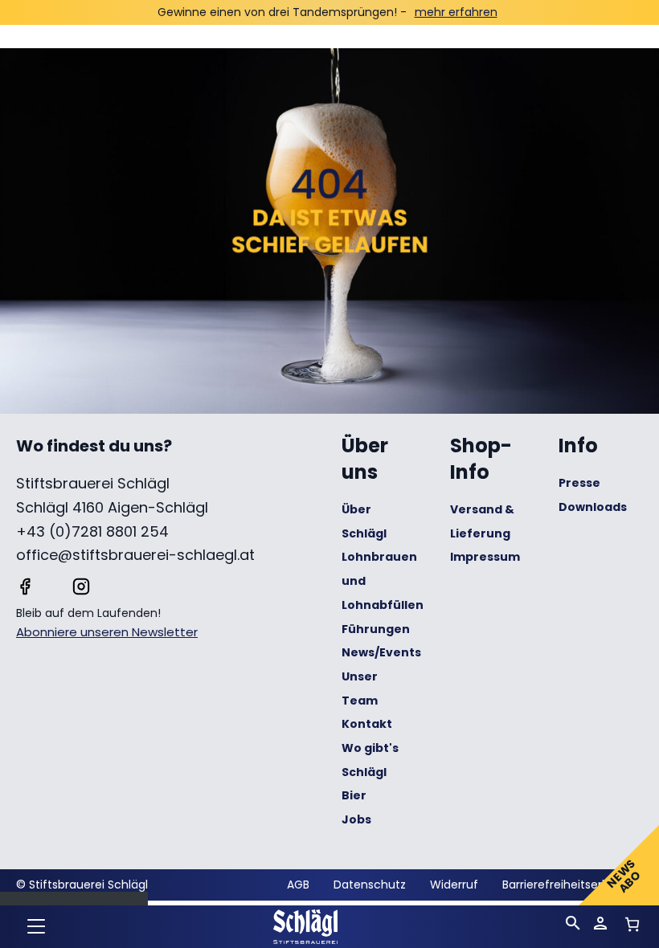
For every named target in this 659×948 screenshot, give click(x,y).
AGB (298, 884)
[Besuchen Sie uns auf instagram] (81, 585)
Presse (579, 483)
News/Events (381, 652)
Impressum (485, 557)
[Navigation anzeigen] (36, 927)
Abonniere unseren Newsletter (107, 631)
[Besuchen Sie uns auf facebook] (25, 585)
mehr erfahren (456, 12)
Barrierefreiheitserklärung (572, 884)
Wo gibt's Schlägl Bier (370, 771)
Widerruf (454, 884)
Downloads (593, 507)
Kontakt (367, 724)
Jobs (356, 819)
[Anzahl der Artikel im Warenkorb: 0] (632, 924)
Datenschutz (370, 884)
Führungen (376, 629)
